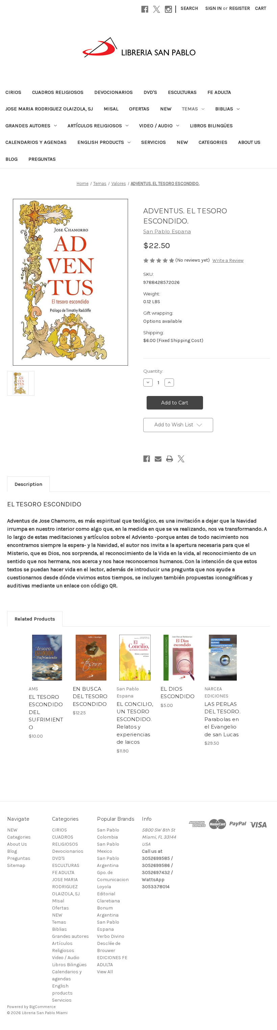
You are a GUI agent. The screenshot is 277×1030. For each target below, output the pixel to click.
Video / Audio (156, 126)
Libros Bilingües (211, 126)
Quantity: (153, 371)
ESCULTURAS (182, 92)
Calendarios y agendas (36, 142)
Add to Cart (47, 666)
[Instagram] (168, 9)
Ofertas (139, 109)
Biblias (224, 109)
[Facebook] (144, 9)
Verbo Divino (110, 936)
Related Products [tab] (35, 619)
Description (28, 484)
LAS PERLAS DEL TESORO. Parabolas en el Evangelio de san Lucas (222, 719)
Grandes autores (27, 126)
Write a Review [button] (228, 260)
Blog (11, 159)
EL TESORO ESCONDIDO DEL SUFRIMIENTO (46, 712)
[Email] (158, 459)
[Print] (169, 459)
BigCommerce (42, 1006)
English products (100, 142)
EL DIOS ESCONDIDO (177, 693)
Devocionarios (113, 92)
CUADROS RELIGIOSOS (57, 92)
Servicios (153, 142)
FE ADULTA (219, 92)
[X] (156, 9)
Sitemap (16, 865)
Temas (190, 109)
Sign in (213, 8)
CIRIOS (13, 92)
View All (105, 972)
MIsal (111, 109)
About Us (249, 142)
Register (239, 8)
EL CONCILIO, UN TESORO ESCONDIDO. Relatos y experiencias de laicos (135, 723)
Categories (213, 142)
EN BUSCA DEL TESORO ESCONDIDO (90, 696)
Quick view (47, 649)
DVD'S (150, 92)
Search (189, 8)
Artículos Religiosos (95, 126)
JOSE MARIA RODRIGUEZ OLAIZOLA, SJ (49, 109)
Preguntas (42, 159)
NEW (165, 109)
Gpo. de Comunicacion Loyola (113, 880)
